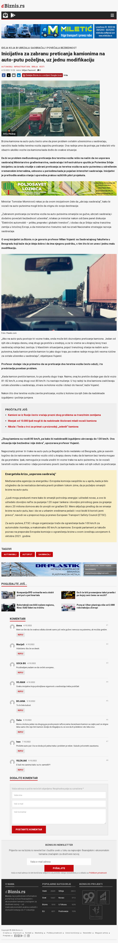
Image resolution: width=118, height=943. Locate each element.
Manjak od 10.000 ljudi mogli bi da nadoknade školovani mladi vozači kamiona (52, 420)
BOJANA (20, 701)
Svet (44, 898)
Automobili (7, 67)
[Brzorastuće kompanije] (103, 897)
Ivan (18, 742)
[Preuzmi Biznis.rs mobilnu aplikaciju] (18, 937)
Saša (19, 720)
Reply (20, 635)
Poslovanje (63, 911)
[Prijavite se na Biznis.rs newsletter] (5, 15)
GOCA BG (21, 663)
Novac (61, 898)
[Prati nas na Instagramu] (25, 937)
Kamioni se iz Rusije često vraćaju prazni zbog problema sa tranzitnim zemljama (54, 415)
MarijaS (20, 644)
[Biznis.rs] (15, 891)
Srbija (34, 67)
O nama (6, 933)
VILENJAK (21, 760)
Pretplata (6, 936)
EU (43, 911)
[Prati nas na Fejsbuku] (15, 937)
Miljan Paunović (29, 70)
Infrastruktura (22, 67)
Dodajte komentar (24, 778)
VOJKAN (20, 682)
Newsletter (87, 933)
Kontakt (28, 933)
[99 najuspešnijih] (89, 897)
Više (66, 75)
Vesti (41, 67)
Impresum (17, 933)
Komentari (18, 619)
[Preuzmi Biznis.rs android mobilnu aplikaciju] (13, 15)
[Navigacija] (112, 15)
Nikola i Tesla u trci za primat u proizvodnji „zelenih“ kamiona (43, 426)
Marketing (39, 933)
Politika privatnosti (54, 933)
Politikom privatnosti (98, 873)
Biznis (45, 904)
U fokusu (63, 904)
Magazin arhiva (101, 933)
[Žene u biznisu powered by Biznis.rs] (96, 912)
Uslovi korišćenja (72, 933)
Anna (19, 625)
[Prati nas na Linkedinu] (28, 937)
